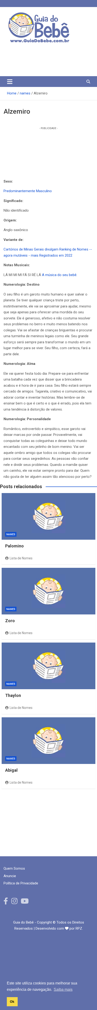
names (10, 534)
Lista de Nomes (21, 558)
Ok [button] (12, 1001)
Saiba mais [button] (63, 989)
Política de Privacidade (21, 883)
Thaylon (13, 695)
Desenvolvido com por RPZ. (59, 928)
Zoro (10, 620)
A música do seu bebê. (59, 275)
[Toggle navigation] (10, 81)
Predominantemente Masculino (28, 191)
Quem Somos (14, 868)
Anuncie (10, 876)
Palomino (14, 545)
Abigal (11, 770)
